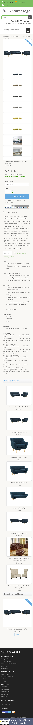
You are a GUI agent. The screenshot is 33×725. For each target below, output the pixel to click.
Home (4, 36)
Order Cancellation (6, 679)
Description (7, 253)
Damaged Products (7, 676)
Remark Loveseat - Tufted (19, 483)
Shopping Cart (5, 659)
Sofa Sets (6, 38)
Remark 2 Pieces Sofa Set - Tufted (19, 407)
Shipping (3, 681)
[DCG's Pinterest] (9, 704)
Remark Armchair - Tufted (19, 457)
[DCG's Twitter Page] (6, 704)
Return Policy (5, 674)
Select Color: (9, 181)
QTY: (6, 189)
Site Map (4, 696)
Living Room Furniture (13, 36)
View (17, 634)
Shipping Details (9, 257)
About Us (4, 687)
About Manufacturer (20, 253)
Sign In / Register (6, 661)
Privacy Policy (5, 692)
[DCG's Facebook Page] (2, 704)
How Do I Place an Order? (9, 664)
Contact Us (4, 666)
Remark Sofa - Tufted (19, 508)
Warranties (4, 668)
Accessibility (4, 694)
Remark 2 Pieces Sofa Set (19, 533)
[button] (16, 721)
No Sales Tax (5, 689)
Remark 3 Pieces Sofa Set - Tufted (17, 629)
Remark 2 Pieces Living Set (19, 432)
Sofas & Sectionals (26, 36)
